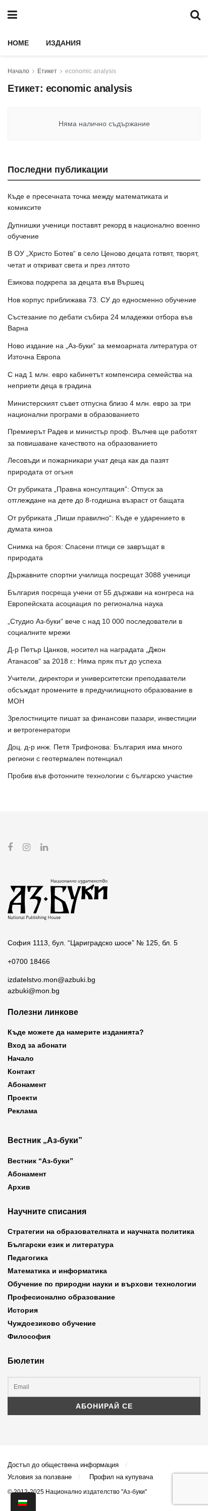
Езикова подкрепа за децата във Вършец (76, 282)
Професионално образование (61, 1297)
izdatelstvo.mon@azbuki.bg (51, 980)
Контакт (21, 1071)
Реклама (22, 1111)
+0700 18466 (29, 961)
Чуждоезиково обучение (52, 1323)
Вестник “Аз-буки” (40, 1161)
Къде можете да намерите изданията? (76, 1032)
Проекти (22, 1098)
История (23, 1310)
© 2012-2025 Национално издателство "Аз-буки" (77, 1491)
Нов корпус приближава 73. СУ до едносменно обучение (102, 300)
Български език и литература (61, 1244)
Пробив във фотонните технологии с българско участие (100, 776)
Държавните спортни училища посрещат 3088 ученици (99, 575)
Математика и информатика (57, 1271)
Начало (18, 71)
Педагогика (28, 1258)
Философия (29, 1336)
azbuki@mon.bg (34, 991)
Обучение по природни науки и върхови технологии (102, 1284)
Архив (19, 1187)
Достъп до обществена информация (63, 1465)
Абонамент (27, 1085)
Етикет (47, 71)
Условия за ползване (40, 1477)
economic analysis (90, 71)
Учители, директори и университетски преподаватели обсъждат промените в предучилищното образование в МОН (100, 689)
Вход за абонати (37, 1045)
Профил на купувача (121, 1477)
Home (18, 43)
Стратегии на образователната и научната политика (101, 1231)
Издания (63, 43)
